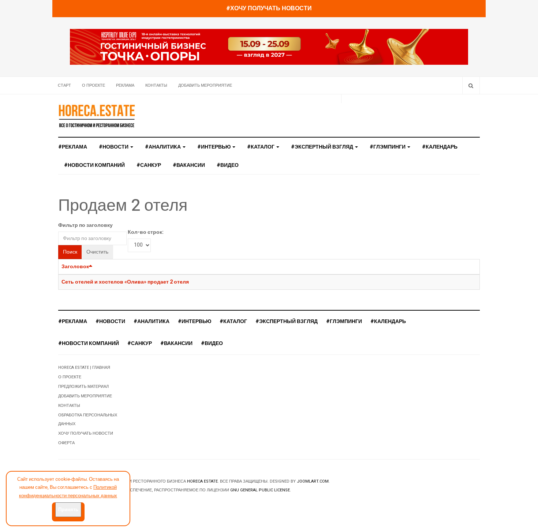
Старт (64, 85)
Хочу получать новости (85, 433)
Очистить (97, 252)
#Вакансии (189, 165)
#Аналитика (163, 147)
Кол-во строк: (146, 232)
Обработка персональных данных (87, 419)
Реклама (125, 85)
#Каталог (261, 147)
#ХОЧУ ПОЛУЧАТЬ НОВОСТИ (269, 8)
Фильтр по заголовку (85, 225)
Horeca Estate (202, 481)
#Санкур (149, 165)
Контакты (156, 85)
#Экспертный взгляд (322, 147)
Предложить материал (83, 386)
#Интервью (214, 147)
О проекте (93, 85)
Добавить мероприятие (205, 85)
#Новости (114, 147)
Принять (68, 509)
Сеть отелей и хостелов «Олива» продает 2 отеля (125, 282)
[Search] (470, 85)
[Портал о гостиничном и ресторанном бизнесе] (96, 115)
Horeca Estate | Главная (84, 367)
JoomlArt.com (313, 481)
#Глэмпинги (388, 147)
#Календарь (439, 147)
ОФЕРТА (66, 443)
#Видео (228, 165)
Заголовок (75, 266)
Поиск (70, 252)
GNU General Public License (260, 490)
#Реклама (72, 147)
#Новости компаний (94, 165)
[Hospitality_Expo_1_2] (269, 46)
